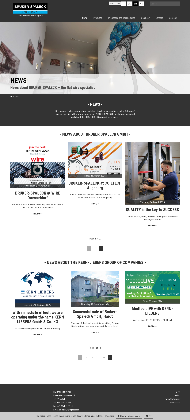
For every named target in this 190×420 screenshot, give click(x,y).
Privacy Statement (172, 399)
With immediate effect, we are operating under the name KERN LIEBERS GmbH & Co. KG (37, 317)
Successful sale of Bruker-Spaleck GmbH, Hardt (95, 314)
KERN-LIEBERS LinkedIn (123, 3)
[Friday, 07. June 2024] (152, 287)
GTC (178, 392)
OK (150, 416)
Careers (159, 18)
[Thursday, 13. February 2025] (37, 289)
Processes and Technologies (121, 18)
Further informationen (130, 416)
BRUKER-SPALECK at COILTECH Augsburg (95, 185)
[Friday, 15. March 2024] (95, 160)
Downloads (175, 402)
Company (145, 18)
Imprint (177, 395)
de (129, 4)
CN (141, 4)
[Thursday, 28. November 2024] (95, 288)
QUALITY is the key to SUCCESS (152, 209)
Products (97, 18)
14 (104, 357)
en (135, 4)
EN (11, 96)
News (84, 18)
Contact (173, 18)
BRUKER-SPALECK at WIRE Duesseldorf (37, 195)
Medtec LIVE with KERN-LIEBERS (152, 311)
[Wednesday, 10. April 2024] (37, 165)
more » (37, 213)
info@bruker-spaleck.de (69, 410)
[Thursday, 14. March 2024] (152, 173)
